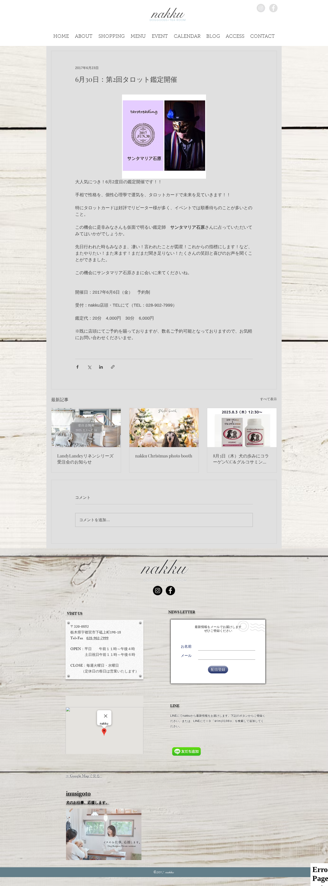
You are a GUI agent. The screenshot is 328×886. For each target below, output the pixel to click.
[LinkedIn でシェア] (101, 367)
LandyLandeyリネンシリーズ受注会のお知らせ (85, 459)
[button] (262, 35)
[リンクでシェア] (112, 367)
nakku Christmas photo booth (163, 456)
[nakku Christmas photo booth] (164, 427)
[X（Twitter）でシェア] (89, 367)
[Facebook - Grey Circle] (273, 8)
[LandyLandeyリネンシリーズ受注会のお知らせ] (86, 427)
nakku (164, 568)
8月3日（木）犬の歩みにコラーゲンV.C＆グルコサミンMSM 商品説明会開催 (241, 459)
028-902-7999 (97, 638)
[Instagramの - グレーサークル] (261, 8)
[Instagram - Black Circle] (157, 590)
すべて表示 (268, 399)
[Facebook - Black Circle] (170, 590)
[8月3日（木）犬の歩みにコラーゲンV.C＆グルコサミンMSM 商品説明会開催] (242, 427)
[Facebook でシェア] (77, 367)
